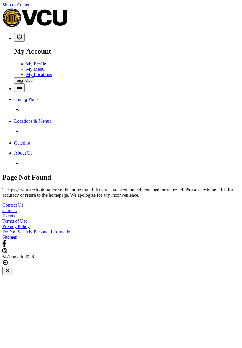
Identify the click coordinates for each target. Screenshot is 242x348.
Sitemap (9, 236)
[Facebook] (121, 244)
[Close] (7, 271)
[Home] (34, 25)
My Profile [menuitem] (36, 63)
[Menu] (19, 87)
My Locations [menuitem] (39, 74)
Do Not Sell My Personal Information (37, 231)
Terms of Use (14, 221)
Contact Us (12, 205)
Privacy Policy (16, 226)
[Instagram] (121, 251)
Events (8, 215)
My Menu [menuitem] (35, 69)
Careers (9, 210)
